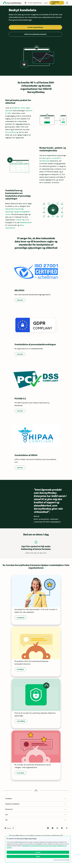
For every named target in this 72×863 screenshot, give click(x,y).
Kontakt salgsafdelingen (35, 3)
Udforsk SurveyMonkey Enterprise (35, 34)
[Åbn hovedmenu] (67, 3)
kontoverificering (11, 132)
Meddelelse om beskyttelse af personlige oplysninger (39, 845)
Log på (46, 3)
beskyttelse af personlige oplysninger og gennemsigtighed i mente (17, 211)
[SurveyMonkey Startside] (12, 3)
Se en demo (20, 773)
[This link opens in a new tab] (48, 828)
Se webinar (20, 669)
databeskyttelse (26, 222)
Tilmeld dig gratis (55, 3)
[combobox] (9, 828)
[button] (36, 798)
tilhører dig (20, 220)
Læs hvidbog (21, 721)
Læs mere (20, 300)
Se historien (21, 618)
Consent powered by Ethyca (60, 860)
